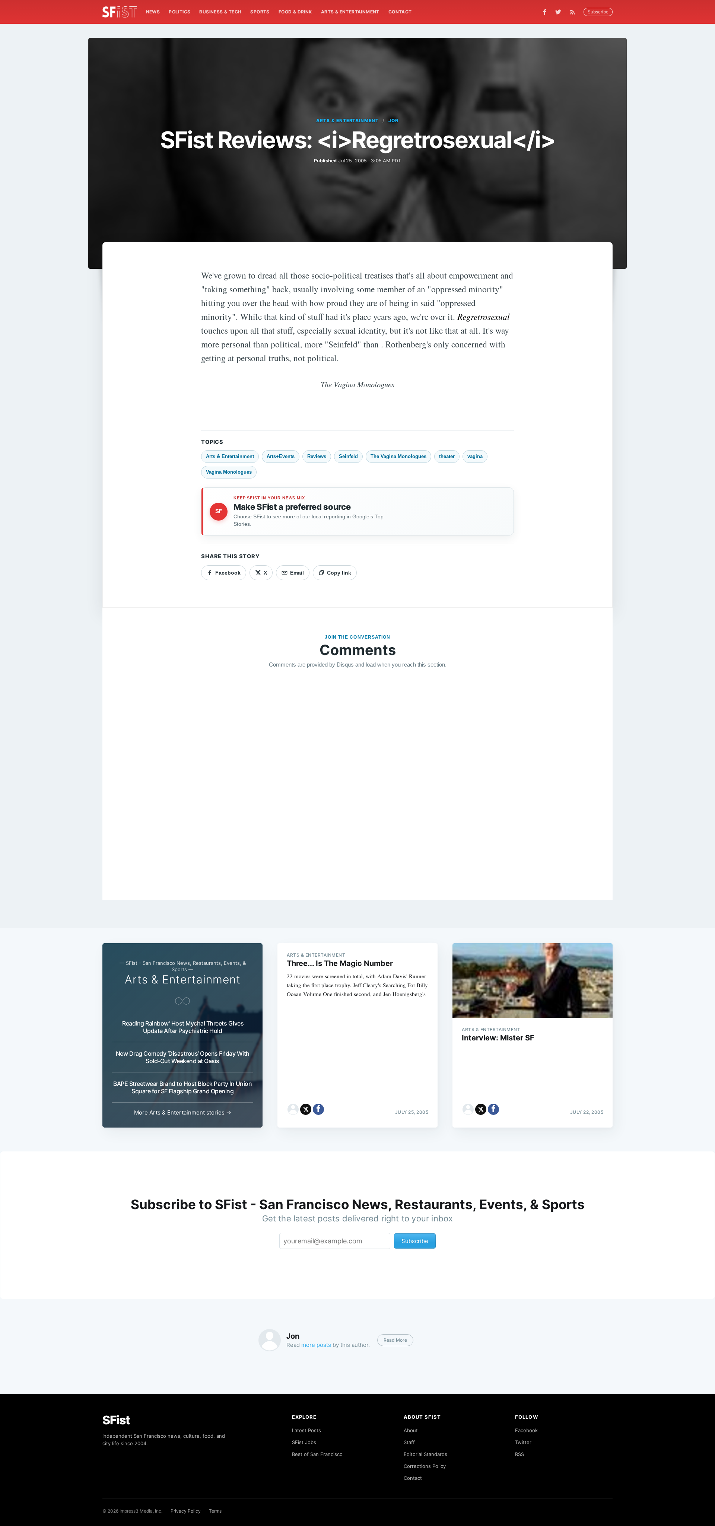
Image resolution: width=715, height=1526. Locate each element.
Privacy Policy (186, 1511)
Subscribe (598, 12)
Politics (179, 12)
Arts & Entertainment (350, 12)
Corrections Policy (425, 1466)
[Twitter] (558, 12)
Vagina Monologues (229, 472)
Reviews (316, 456)
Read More (395, 1340)
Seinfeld (348, 456)
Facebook (526, 1430)
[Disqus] (357, 782)
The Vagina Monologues (398, 456)
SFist (116, 1420)
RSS (519, 1454)
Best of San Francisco (317, 1454)
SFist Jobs (304, 1442)
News (153, 12)
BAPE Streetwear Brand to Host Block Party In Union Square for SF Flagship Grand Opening (182, 1087)
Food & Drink (295, 12)
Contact (400, 12)
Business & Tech (220, 12)
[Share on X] (305, 1109)
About (411, 1430)
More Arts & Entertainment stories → (182, 1112)
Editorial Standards (425, 1454)
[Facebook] (544, 12)
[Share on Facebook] (318, 1109)
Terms (215, 1511)
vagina (475, 456)
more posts (316, 1344)
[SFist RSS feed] (574, 12)
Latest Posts (306, 1430)
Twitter (523, 1442)
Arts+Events (281, 456)
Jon (393, 120)
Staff (409, 1442)
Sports (259, 12)
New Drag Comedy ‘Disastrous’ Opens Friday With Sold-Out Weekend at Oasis (183, 1057)
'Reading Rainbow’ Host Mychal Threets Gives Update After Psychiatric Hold (182, 1027)
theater (447, 456)
